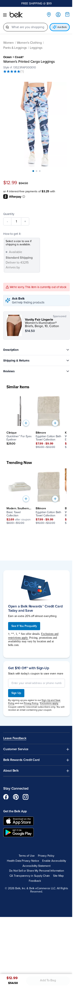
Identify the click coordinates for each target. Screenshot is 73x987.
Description (11, 350)
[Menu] (5, 15)
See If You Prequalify (24, 626)
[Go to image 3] (40, 171)
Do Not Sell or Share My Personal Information (36, 870)
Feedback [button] (35, 881)
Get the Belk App (15, 811)
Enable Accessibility (54, 861)
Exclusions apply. (49, 703)
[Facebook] (6, 797)
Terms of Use (27, 855)
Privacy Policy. (31, 703)
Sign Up (16, 693)
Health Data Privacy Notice (23, 861)
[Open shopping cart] (67, 14)
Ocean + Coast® (13, 57)
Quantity (8, 214)
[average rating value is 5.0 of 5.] (11, 71)
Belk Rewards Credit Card (21, 760)
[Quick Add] (26, 423)
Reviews (8, 371)
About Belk (11, 771)
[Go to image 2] (36, 171)
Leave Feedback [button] (14, 738)
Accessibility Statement (36, 866)
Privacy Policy (46, 855)
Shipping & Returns (16, 360)
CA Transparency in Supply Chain (30, 875)
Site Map (58, 875)
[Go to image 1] (33, 171)
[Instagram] (25, 797)
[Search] (7, 27)
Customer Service (15, 749)
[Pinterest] (16, 797)
